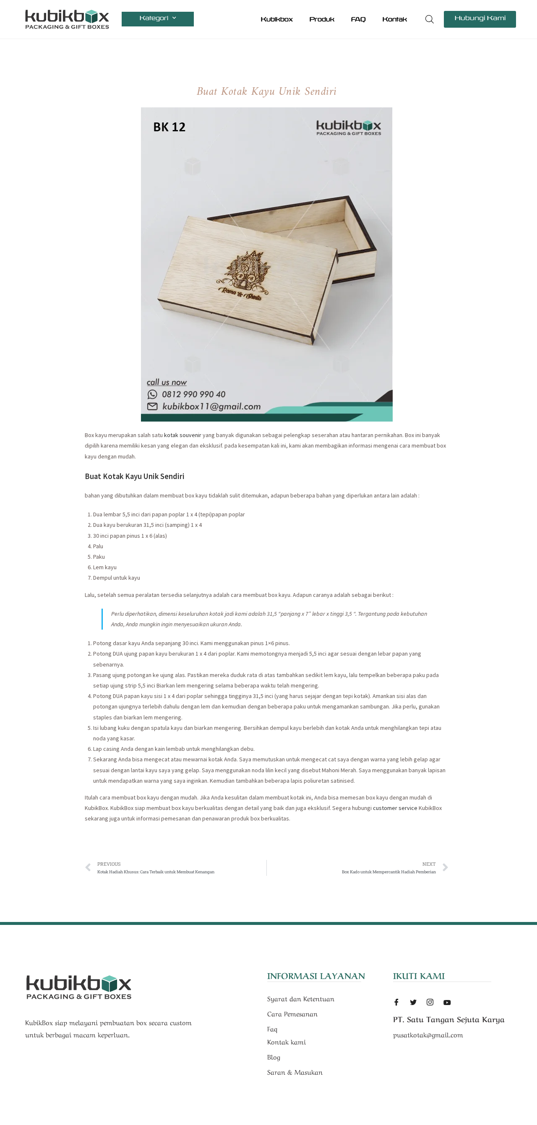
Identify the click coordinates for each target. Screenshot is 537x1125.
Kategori (154, 18)
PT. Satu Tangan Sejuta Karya (449, 1018)
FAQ (358, 19)
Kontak (395, 19)
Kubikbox (277, 19)
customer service (395, 808)
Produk (322, 19)
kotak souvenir (182, 435)
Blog (273, 1056)
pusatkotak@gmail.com (428, 1034)
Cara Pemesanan (292, 1013)
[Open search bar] (429, 19)
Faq (272, 1028)
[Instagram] (430, 1003)
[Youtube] (447, 1002)
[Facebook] (396, 1003)
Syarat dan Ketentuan (300, 998)
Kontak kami (286, 1041)
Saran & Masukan (295, 1071)
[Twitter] (413, 1003)
